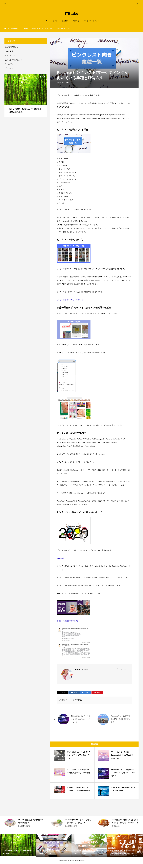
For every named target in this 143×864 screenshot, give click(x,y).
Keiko (67, 700)
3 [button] (44, 76)
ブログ (55, 21)
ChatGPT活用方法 (11, 47)
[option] (25, 92)
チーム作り (8, 64)
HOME (46, 21)
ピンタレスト (9, 68)
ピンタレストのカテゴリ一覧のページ (70, 300)
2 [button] (42, 76)
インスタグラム (10, 55)
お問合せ (76, 21)
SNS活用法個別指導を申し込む (68, 621)
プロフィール (120, 669)
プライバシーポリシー (91, 21)
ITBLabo (71, 13)
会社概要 (65, 21)
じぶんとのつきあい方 (13, 60)
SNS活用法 (57, 41)
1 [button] (40, 76)
